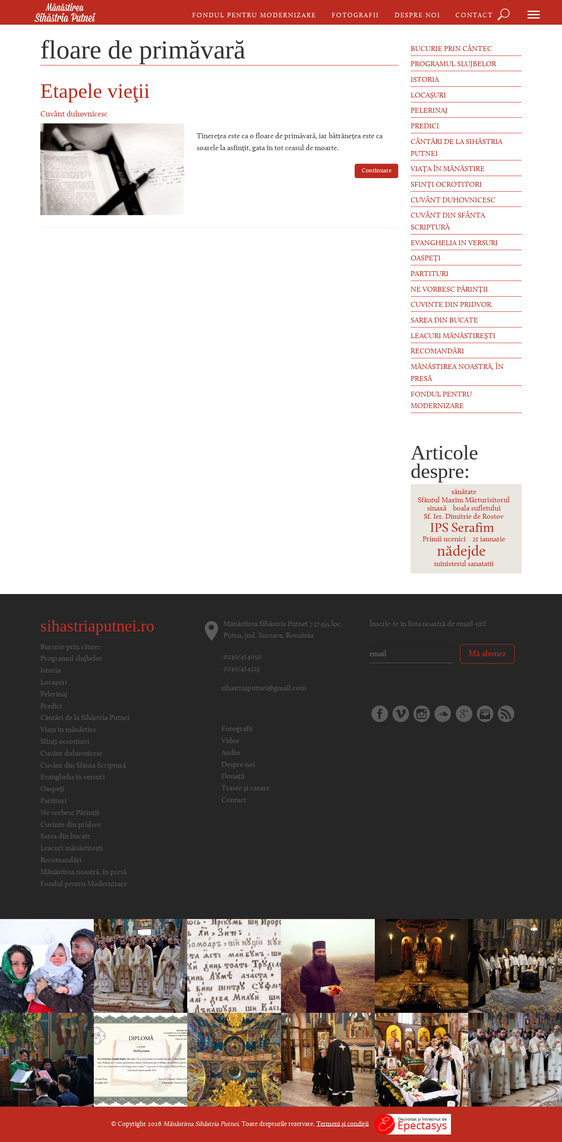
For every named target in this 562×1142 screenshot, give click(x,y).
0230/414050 (242, 657)
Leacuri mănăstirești (453, 336)
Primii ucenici (444, 539)
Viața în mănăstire (448, 169)
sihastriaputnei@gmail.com (263, 688)
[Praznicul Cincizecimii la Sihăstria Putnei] (47, 1059)
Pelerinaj (429, 111)
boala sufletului (477, 509)
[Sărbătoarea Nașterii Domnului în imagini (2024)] (515, 966)
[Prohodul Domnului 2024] (328, 1059)
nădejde (461, 552)
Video (230, 741)
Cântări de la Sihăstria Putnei (456, 148)
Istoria (425, 80)
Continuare (377, 171)
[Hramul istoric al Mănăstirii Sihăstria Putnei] (141, 966)
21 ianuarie (488, 539)
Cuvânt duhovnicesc (73, 114)
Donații (233, 776)
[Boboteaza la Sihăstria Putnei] (47, 966)
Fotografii (355, 15)
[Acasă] (64, 13)
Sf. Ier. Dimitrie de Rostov (464, 517)
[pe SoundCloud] (442, 714)
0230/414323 (241, 669)
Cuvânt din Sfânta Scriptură (448, 222)
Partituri (429, 274)
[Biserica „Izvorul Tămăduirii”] (234, 1059)
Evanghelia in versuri (454, 243)
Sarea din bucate (444, 321)
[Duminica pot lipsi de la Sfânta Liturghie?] (422, 966)
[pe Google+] (464, 714)
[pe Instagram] (421, 714)
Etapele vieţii (95, 90)
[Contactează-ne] (485, 714)
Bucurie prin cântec (451, 49)
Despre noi (417, 15)
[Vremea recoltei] (328, 966)
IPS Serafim (462, 528)
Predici (425, 126)
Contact (474, 15)
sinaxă (436, 509)
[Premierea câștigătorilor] (141, 1059)
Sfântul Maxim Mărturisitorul (464, 500)
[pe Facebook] (380, 714)
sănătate (463, 492)
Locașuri (428, 96)
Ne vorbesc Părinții (449, 290)
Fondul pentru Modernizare (254, 15)
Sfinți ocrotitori (446, 185)
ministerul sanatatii (464, 564)
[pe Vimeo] (400, 714)
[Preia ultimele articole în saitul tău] (506, 714)
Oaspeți (426, 258)
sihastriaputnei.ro (97, 626)
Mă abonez (487, 654)
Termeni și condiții (342, 1124)
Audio (230, 753)
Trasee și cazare (245, 788)
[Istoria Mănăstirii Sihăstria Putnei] (234, 966)
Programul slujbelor (453, 64)
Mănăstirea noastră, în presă (457, 373)
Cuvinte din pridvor (451, 305)
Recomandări (437, 351)
